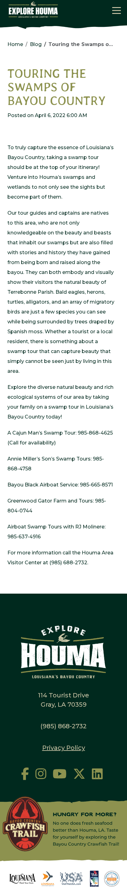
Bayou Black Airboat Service (42, 485)
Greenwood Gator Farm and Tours (50, 501)
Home (15, 44)
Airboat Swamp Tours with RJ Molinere (55, 527)
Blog (36, 44)
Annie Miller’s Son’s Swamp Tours (49, 459)
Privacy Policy (63, 747)
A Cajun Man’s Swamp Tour (41, 433)
